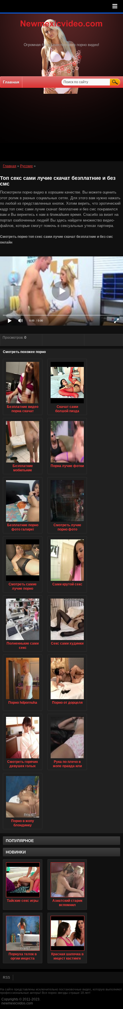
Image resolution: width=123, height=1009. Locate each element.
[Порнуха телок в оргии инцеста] (22, 933)
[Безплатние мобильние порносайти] (22, 463)
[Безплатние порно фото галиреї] (22, 522)
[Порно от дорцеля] (67, 699)
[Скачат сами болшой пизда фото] (67, 404)
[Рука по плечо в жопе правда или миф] (67, 759)
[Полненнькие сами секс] (22, 640)
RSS (6, 978)
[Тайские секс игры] (22, 879)
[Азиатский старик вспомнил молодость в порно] (67, 879)
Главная (11, 82)
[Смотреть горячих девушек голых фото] (22, 759)
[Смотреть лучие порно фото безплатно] (67, 522)
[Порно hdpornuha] (22, 699)
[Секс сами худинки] (67, 640)
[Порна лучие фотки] (67, 463)
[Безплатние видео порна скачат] (22, 404)
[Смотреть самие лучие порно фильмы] (22, 581)
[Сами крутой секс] (67, 581)
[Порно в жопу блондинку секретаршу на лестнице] (22, 818)
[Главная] (61, 27)
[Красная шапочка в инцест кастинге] (67, 933)
